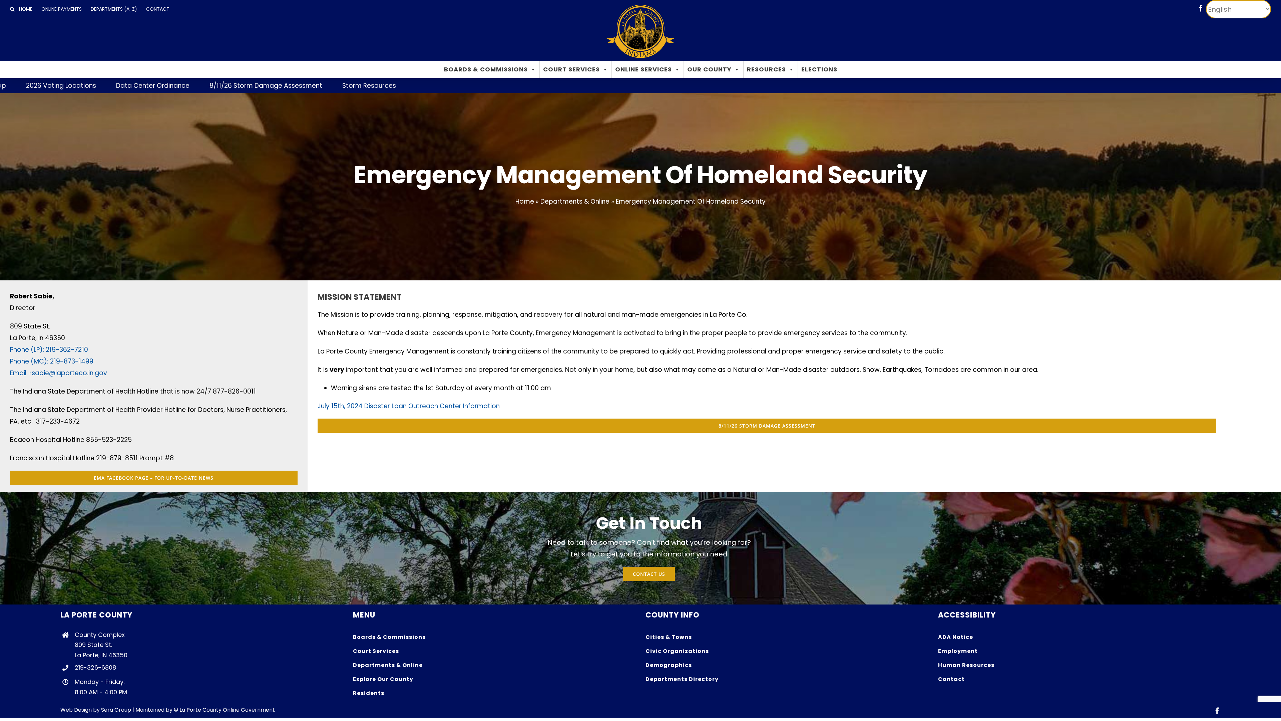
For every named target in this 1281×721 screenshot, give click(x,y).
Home (524, 201)
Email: (19, 373)
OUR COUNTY (709, 69)
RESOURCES (766, 69)
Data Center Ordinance (58, 85)
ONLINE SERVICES (643, 69)
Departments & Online (574, 201)
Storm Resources (274, 85)
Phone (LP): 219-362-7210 (49, 349)
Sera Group (116, 710)
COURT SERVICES (571, 69)
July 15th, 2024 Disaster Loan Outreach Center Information (409, 406)
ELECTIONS (819, 69)
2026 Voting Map (1235, 85)
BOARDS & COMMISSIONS (486, 69)
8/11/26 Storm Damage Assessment (171, 85)
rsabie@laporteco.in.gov (68, 373)
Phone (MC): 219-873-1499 (51, 361)
